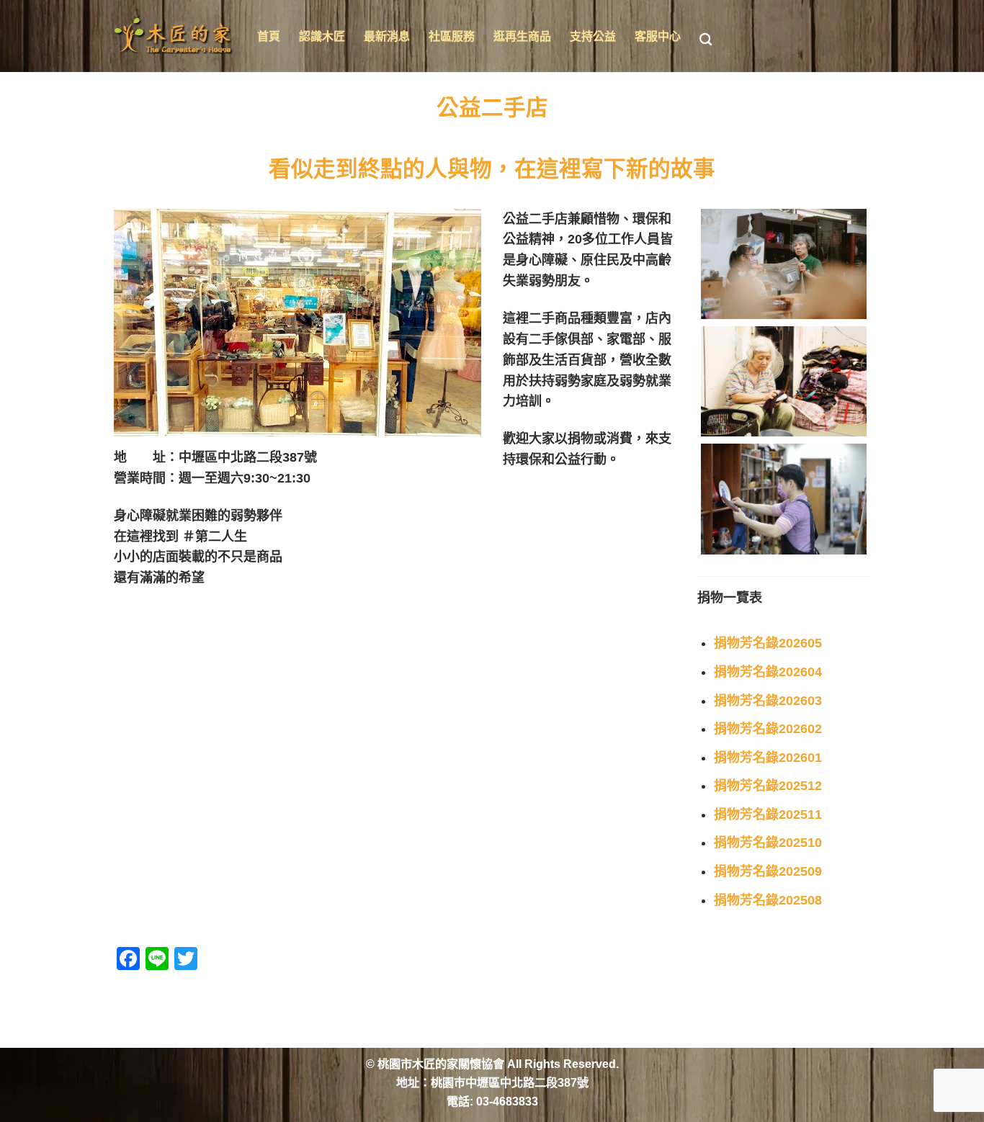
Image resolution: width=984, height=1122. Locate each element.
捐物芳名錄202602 (768, 729)
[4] (784, 499)
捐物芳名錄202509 (768, 871)
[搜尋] (705, 40)
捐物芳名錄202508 (768, 900)
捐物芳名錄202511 (768, 814)
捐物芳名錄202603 (768, 701)
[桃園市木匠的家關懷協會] (175, 36)
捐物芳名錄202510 (768, 842)
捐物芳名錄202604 (768, 672)
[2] (784, 264)
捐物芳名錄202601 (768, 757)
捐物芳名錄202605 (768, 643)
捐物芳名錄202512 (768, 785)
